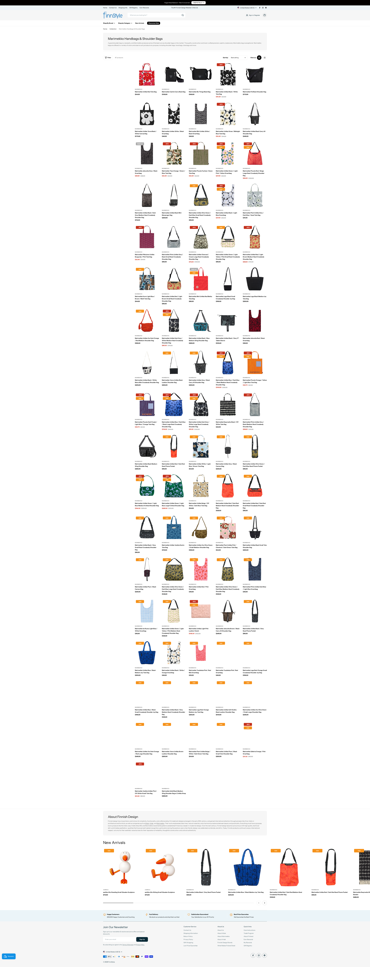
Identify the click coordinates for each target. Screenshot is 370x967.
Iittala (147, 823)
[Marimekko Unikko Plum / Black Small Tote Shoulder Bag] (228, 734)
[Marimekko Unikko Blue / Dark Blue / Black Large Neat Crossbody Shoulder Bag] (174, 405)
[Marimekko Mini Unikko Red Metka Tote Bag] (201, 279)
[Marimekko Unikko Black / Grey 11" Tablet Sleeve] (228, 321)
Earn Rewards (144, 8)
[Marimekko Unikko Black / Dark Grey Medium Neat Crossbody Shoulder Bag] (147, 195)
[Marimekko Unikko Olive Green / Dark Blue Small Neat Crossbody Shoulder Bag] (201, 195)
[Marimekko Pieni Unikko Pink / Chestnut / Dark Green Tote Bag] (228, 528)
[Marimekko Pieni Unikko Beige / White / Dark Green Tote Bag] (201, 734)
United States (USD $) (247, 8)
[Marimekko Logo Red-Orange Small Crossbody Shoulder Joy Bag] (255, 653)
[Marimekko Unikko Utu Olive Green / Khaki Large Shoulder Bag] (255, 692)
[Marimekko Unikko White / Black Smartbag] (174, 114)
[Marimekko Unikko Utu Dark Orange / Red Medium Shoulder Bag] (147, 321)
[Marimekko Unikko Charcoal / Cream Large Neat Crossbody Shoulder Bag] (201, 237)
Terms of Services (127, 945)
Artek (151, 823)
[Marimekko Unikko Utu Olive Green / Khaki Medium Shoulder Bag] (201, 528)
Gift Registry (133, 8)
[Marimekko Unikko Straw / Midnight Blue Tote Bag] (228, 114)
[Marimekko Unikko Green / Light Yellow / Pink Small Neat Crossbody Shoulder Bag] (228, 237)
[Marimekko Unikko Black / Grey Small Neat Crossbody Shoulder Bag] (147, 528)
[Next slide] (264, 903)
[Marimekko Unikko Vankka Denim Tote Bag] (174, 528)
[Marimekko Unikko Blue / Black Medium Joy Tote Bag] (147, 653)
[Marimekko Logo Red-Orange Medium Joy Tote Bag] (201, 692)
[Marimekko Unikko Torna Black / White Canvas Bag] (147, 114)
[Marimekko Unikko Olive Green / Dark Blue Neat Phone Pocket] (255, 446)
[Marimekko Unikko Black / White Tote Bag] (228, 74)
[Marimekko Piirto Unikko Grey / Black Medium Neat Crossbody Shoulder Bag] (255, 405)
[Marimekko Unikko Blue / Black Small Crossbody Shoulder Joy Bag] (147, 692)
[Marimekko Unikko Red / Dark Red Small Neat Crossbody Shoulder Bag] (255, 486)
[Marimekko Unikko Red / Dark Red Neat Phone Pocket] (174, 446)
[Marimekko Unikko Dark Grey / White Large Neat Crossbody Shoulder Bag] (201, 405)
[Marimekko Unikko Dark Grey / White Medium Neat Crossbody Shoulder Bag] (174, 321)
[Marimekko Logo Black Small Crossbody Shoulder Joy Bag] (228, 279)
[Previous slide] (258, 903)
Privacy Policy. (140, 945)
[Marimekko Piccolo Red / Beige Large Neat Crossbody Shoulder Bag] (255, 153)
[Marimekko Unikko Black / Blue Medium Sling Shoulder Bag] (201, 321)
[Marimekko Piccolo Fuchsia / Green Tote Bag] (201, 153)
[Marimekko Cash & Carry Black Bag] (174, 74)
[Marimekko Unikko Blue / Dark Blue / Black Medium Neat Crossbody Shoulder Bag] (228, 363)
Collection (113, 29)
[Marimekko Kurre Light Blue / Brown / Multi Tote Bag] (147, 279)
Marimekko (138, 89)
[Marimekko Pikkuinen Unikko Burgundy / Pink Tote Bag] (147, 237)
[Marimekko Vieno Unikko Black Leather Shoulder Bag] (174, 363)
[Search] (183, 15)
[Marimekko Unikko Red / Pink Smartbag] (201, 569)
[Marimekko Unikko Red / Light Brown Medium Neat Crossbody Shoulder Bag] (255, 237)
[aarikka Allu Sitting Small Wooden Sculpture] (164, 867)
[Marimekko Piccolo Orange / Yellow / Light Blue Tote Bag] (255, 363)
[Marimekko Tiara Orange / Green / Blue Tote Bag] (174, 153)
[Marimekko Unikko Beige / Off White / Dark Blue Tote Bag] (201, 486)
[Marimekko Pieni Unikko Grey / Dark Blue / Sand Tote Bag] (255, 195)
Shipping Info (123, 8)
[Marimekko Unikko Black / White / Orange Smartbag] (174, 653)
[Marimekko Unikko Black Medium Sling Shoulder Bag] (147, 446)
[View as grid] (259, 57)
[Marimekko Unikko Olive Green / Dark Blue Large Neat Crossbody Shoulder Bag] (174, 569)
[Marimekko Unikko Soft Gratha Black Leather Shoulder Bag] (228, 692)
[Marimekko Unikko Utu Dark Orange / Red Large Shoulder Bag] (147, 734)
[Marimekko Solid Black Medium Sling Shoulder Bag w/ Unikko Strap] (174, 774)
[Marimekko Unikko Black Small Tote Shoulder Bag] (255, 528)
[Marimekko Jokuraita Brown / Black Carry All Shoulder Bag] (228, 611)
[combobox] (156, 15)
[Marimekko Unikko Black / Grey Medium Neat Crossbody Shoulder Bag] (174, 692)
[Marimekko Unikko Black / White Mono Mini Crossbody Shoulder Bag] (147, 363)
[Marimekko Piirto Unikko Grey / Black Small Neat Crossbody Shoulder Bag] (174, 237)
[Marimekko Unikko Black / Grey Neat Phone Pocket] (255, 611)
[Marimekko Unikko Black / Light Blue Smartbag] (228, 195)
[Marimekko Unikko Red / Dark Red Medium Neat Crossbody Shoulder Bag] (228, 486)
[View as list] (264, 57)
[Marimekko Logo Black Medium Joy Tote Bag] (255, 279)
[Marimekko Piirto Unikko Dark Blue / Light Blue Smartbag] (255, 569)
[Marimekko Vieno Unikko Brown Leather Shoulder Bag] (174, 734)
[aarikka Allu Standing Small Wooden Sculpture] (122, 867)
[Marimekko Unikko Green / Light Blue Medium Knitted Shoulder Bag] (147, 486)
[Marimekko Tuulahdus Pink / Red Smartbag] (228, 653)
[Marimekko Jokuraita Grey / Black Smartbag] (147, 153)
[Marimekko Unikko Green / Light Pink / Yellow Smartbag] (228, 153)
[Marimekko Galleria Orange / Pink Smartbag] (255, 734)
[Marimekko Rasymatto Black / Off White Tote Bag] (228, 405)
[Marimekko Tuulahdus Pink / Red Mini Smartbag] (201, 653)
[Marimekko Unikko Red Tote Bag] (147, 74)
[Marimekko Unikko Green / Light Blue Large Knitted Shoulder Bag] (174, 486)
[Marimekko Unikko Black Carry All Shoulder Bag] (255, 114)
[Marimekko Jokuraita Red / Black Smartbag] (255, 321)
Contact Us (113, 8)
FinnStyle (111, 962)
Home (105, 8)
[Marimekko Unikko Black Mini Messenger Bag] (174, 195)
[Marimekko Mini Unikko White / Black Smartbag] (201, 114)
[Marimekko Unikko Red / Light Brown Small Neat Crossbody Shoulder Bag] (174, 279)
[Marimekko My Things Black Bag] (201, 74)
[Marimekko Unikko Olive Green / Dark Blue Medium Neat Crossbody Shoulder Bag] (228, 569)
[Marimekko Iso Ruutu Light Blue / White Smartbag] (147, 611)
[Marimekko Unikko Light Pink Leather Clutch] (201, 611)
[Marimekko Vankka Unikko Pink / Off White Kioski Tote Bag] (147, 774)
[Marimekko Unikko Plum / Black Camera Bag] (147, 569)
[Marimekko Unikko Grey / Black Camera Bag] (228, 446)
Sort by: (225, 58)
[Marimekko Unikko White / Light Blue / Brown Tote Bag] (201, 446)
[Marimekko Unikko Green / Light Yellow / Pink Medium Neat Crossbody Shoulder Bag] (174, 611)
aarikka (105, 889)
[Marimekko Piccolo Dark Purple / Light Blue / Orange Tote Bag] (147, 405)
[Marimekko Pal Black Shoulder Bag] (255, 74)
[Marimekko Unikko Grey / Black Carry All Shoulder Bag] (201, 363)
